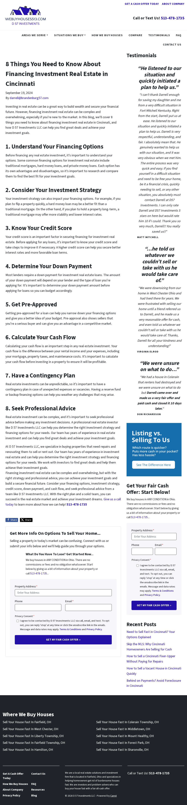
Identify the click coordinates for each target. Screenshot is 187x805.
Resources (38, 790)
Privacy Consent (24, 616)
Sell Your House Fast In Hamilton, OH (28, 749)
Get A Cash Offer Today (142, 4)
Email (69, 601)
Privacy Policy (94, 629)
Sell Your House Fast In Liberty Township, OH (33, 736)
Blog (34, 795)
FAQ (178, 35)
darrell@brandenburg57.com (29, 98)
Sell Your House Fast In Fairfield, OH (27, 722)
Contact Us (172, 44)
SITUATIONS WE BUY (68, 35)
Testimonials (159, 35)
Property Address (26, 586)
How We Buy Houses (107, 35)
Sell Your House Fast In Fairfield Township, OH (34, 743)
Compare (135, 35)
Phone (18, 601)
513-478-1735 (172, 18)
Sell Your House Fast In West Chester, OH (30, 729)
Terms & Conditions (70, 629)
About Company (173, 4)
